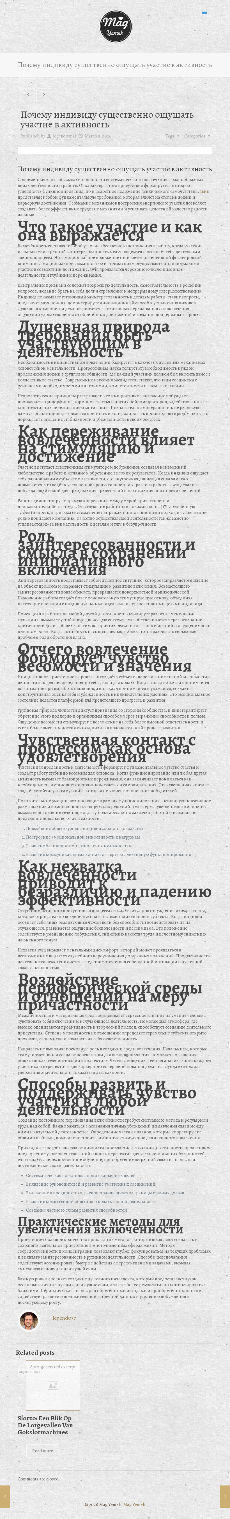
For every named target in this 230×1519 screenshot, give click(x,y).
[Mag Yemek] (115, 26)
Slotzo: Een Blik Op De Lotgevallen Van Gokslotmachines (45, 1425)
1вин (205, 191)
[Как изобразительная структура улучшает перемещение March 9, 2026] (5, 1496)
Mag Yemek (134, 1505)
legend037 (62, 136)
